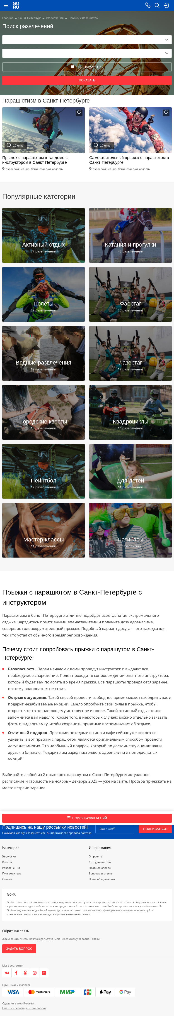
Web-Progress (26, 1003)
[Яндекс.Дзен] (43, 972)
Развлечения (55, 18)
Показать (87, 80)
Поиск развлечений (89, 818)
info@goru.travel (43, 939)
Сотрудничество (100, 862)
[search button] (157, 5)
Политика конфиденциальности (24, 1008)
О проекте (95, 856)
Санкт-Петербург (29, 18)
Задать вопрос (19, 948)
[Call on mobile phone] (148, 5)
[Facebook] (16, 972)
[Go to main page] (16, 5)
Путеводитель (11, 873)
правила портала (80, 833)
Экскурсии (9, 856)
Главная (7, 18)
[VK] (7, 972)
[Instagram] (34, 972)
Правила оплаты (100, 868)
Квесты (7, 862)
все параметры (89, 67)
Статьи (7, 879)
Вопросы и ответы (101, 873)
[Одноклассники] (25, 972)
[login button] (166, 5)
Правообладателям (102, 879)
